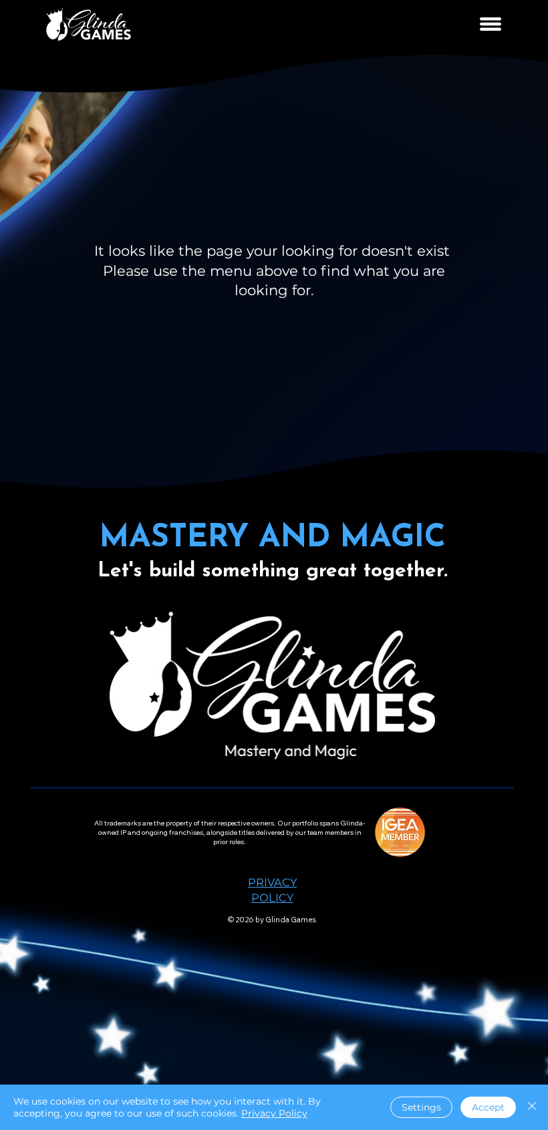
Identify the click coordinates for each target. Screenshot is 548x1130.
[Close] (532, 1107)
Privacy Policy (274, 1113)
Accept (488, 1107)
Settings (421, 1107)
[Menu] (491, 24)
